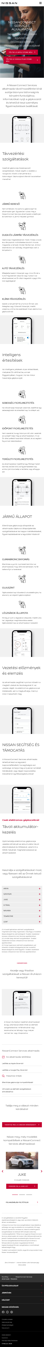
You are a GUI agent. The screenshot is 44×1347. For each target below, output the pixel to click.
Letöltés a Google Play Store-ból (14, 1070)
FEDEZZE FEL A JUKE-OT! (18, 1186)
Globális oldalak (7, 1319)
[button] (40, 3)
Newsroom (5, 1328)
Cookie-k (5, 1338)
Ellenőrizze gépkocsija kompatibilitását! (17, 1082)
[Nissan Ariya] (5, 1171)
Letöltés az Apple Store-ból (12, 1063)
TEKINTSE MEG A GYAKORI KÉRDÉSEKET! (20, 1125)
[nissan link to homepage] (9, 3)
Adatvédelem (6, 1335)
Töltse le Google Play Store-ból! (19, 60)
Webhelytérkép (7, 1322)
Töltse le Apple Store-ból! (21, 52)
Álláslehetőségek (7, 1325)
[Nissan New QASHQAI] (38, 1171)
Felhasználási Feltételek (17, 1202)
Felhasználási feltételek (10, 1341)
